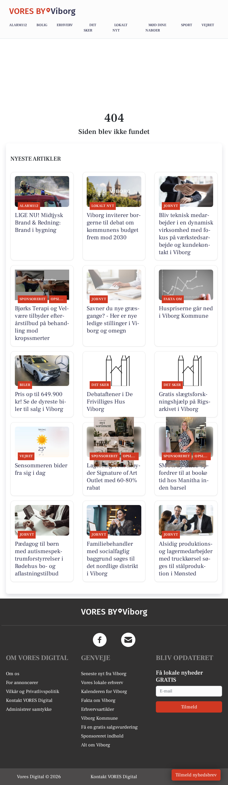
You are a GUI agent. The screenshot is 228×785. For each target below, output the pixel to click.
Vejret (208, 25)
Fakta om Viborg (98, 700)
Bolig (42, 25)
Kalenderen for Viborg (104, 691)
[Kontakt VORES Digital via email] (128, 640)
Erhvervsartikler (97, 709)
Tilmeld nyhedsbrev (196, 775)
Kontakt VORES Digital (29, 700)
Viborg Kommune (99, 718)
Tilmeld (189, 707)
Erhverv (65, 25)
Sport (186, 25)
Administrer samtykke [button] (29, 709)
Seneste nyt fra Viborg (103, 674)
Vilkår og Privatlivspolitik (32, 691)
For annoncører (22, 683)
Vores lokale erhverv (102, 683)
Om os (12, 674)
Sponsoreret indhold (102, 736)
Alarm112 (18, 25)
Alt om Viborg (95, 745)
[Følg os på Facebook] (100, 640)
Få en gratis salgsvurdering (109, 727)
